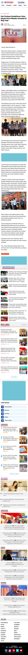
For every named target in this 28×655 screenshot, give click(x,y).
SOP (7, 647)
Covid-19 (3, 628)
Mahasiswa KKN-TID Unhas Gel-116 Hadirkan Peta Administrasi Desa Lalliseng (9, 368)
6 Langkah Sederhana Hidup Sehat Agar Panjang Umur (13, 500)
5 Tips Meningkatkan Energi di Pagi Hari (13, 494)
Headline (3, 634)
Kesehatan (3, 630)
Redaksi (20, 647)
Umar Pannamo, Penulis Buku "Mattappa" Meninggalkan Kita (9, 448)
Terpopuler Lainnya (14, 473)
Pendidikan (17, 624)
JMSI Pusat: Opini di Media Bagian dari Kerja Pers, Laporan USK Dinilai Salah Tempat (14, 599)
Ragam (2, 626)
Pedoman (16, 647)
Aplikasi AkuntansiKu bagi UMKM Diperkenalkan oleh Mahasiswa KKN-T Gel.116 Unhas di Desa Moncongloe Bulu (10, 350)
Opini (15, 630)
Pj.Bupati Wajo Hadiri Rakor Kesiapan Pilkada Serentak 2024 (14, 606)
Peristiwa (7, 413)
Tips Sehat (3, 636)
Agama (20, 5)
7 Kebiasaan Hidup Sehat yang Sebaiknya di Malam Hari (13, 505)
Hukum (6, 417)
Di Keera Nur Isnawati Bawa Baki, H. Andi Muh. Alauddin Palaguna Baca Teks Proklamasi (10, 466)
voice (24, 25)
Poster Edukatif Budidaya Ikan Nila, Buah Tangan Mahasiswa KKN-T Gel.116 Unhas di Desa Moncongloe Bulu (9, 340)
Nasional (7, 410)
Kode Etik (11, 647)
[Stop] (26, 25)
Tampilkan (24, 324)
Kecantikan (17, 638)
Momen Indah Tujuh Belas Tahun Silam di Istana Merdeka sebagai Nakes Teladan (10, 457)
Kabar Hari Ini (6, 13)
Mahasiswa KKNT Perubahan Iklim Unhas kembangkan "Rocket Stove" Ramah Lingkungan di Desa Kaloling (14, 542)
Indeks (15, 5)
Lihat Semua (14, 377)
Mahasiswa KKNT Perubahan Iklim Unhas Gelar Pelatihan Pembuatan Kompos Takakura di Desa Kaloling (14, 534)
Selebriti (3, 638)
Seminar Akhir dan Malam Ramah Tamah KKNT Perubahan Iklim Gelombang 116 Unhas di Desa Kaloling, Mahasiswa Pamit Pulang (8, 359)
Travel (2, 640)
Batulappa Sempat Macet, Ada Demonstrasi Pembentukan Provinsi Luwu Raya (14, 570)
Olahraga (16, 628)
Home (2, 5)
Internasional (17, 634)
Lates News (17, 622)
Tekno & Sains (8, 420)
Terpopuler (9, 5)
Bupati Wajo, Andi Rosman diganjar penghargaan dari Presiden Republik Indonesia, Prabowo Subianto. (14, 577)
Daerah (2, 624)
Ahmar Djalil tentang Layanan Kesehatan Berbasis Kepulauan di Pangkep (14, 564)
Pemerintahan (8, 406)
